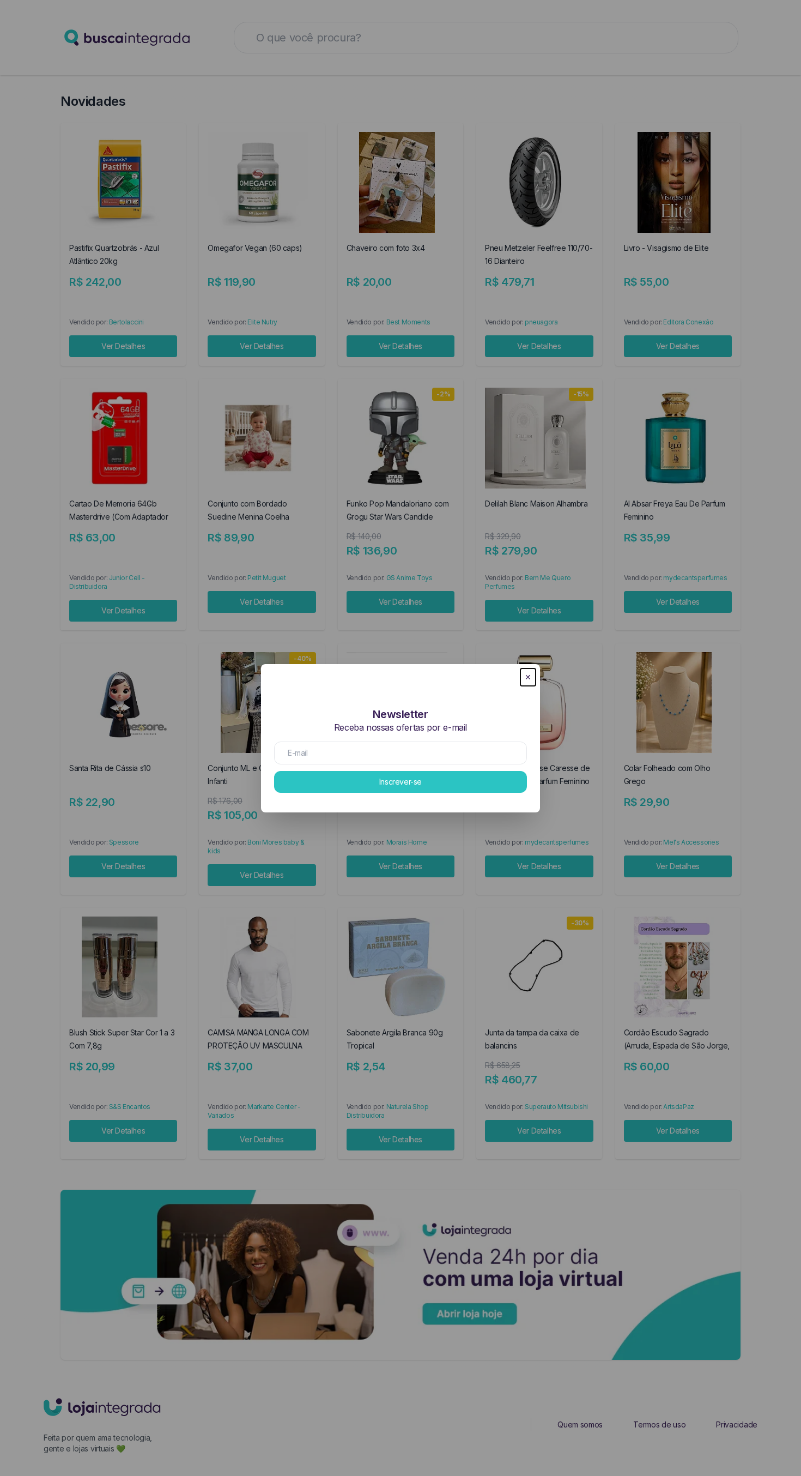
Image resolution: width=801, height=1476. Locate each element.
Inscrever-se (400, 781)
